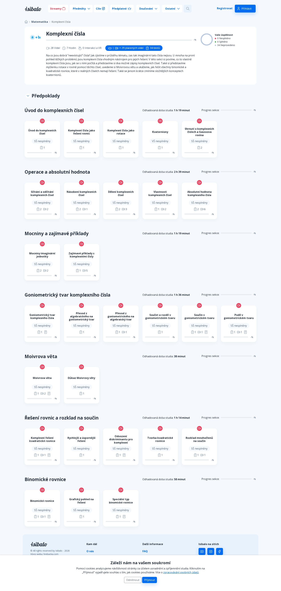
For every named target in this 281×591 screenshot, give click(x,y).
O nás (90, 551)
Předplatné (119, 8)
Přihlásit (246, 8)
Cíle (98, 8)
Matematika (39, 22)
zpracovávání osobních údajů (181, 572)
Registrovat (225, 8)
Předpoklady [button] (45, 96)
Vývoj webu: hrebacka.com (44, 554)
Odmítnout (132, 580)
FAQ (145, 551)
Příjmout (149, 580)
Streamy (55, 8)
